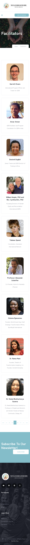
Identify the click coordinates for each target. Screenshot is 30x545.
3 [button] (9, 422)
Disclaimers (4, 524)
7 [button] (20, 422)
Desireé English (15, 159)
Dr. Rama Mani (15, 358)
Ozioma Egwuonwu (15, 318)
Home (16, 46)
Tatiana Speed (15, 240)
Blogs (2, 507)
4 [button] (12, 422)
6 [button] (17, 422)
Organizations (5, 504)
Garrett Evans (15, 84)
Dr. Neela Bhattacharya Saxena (15, 400)
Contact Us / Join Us (7, 521)
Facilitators (23, 46)
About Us (3, 518)
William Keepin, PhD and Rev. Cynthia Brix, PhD (15, 198)
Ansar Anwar (15, 121)
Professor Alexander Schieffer (15, 279)
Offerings (4, 498)
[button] (3, 422)
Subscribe (21, 452)
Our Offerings (21, 15)
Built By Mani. (15, 541)
